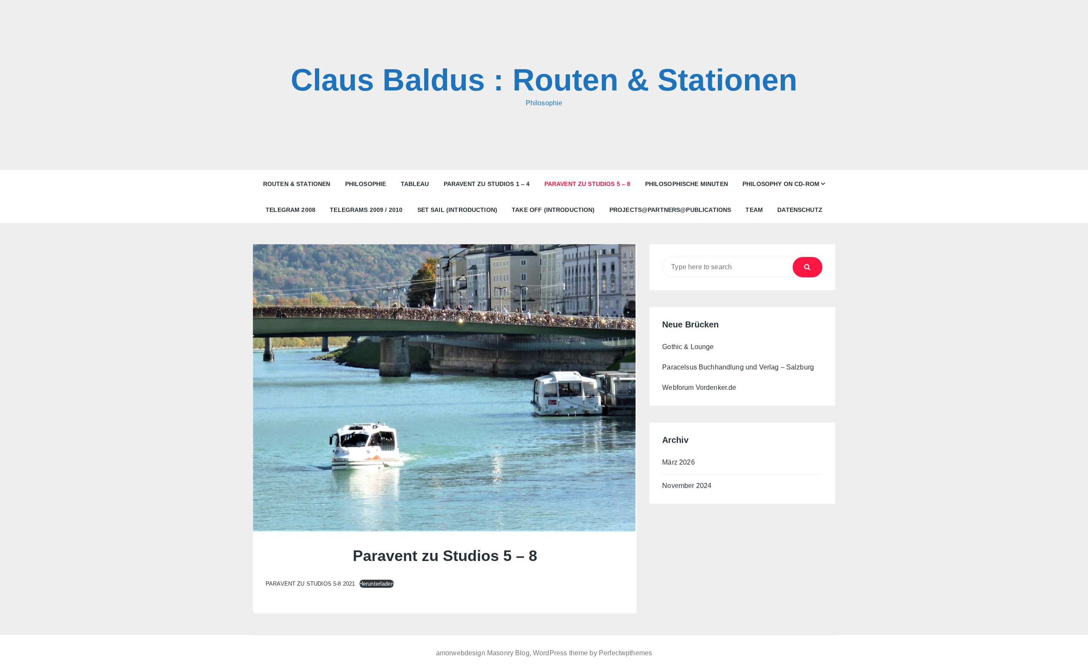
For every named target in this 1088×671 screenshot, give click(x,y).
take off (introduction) (553, 209)
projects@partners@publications (670, 209)
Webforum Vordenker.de (699, 387)
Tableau (415, 183)
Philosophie (365, 183)
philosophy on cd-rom (780, 183)
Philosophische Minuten (686, 183)
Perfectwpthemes (625, 653)
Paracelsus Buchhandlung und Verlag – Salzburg (738, 367)
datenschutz (799, 209)
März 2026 (678, 462)
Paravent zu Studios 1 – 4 (487, 183)
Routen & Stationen (297, 183)
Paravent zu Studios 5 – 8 (587, 183)
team (754, 209)
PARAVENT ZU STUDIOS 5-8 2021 (310, 584)
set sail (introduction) (457, 209)
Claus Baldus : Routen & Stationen (544, 80)
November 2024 (686, 485)
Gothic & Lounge (688, 346)
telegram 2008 (290, 209)
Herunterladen (376, 584)
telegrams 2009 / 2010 (366, 209)
